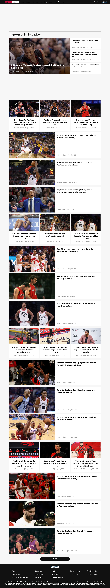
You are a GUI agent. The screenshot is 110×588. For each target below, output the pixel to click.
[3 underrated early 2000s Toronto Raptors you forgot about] (55, 286)
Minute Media (15, 582)
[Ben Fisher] (61, 524)
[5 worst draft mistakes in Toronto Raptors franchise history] (55, 457)
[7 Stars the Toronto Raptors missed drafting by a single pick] (39, 56)
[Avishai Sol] (50, 469)
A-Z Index (38, 577)
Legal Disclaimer (92, 574)
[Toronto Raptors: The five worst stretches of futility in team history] (55, 486)
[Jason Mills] (61, 296)
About (14, 571)
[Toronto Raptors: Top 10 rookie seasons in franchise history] (55, 400)
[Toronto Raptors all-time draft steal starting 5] (85, 43)
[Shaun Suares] (62, 551)
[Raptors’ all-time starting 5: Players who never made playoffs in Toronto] (55, 200)
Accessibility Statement (20, 577)
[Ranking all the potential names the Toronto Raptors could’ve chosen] (24, 457)
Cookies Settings (57, 577)
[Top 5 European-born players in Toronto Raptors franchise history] (55, 259)
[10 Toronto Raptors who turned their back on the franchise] (85, 68)
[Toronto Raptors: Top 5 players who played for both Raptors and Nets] (55, 372)
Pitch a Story (16, 574)
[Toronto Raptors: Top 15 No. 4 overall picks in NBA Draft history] (55, 427)
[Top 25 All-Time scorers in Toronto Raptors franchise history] (86, 229)
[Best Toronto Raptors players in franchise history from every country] (24, 115)
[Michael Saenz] (62, 182)
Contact (54, 571)
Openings (38, 571)
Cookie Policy (74, 574)
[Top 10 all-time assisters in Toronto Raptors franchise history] (55, 313)
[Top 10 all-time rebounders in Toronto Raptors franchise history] (24, 343)
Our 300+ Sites (75, 571)
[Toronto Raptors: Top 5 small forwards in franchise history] (55, 541)
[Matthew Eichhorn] (81, 469)
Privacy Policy (40, 574)
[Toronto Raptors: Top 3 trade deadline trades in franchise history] (55, 513)
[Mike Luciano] (19, 128)
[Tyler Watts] (50, 128)
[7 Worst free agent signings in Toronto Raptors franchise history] (55, 172)
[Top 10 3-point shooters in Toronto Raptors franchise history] (55, 343)
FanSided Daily (92, 571)
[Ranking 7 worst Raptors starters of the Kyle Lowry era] (55, 115)
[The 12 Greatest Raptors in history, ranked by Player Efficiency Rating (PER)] (85, 56)
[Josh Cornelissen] (17, 72)
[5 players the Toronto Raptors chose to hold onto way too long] (86, 115)
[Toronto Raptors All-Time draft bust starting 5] (55, 229)
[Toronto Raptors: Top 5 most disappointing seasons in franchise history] (86, 457)
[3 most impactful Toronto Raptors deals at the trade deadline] (86, 343)
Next (55, 559)
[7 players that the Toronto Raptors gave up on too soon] (24, 229)
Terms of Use (56, 574)
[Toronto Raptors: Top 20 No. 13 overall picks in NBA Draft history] (55, 145)
